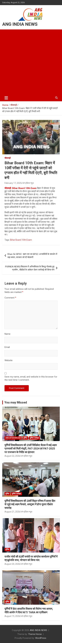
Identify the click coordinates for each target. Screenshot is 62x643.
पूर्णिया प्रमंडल (34, 438)
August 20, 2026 (12, 564)
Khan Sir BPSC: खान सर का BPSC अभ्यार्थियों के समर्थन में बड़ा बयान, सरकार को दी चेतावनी (32, 256)
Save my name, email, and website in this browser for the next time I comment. (31, 378)
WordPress (40, 638)
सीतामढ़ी (8, 158)
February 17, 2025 (13, 183)
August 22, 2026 (12, 456)
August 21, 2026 (12, 511)
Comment (10, 297)
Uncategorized (13, 438)
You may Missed (15, 402)
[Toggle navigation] (6, 97)
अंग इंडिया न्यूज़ (28, 183)
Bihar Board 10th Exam (21, 240)
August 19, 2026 (12, 616)
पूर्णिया (25, 438)
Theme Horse (35, 634)
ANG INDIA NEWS (19, 24)
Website (8, 360)
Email (7, 347)
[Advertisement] (31, 62)
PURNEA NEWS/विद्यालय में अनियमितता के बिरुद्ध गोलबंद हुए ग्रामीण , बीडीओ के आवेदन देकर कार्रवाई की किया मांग (29, 268)
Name (7, 334)
